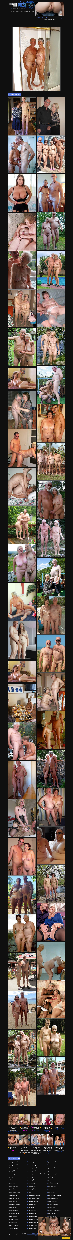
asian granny (12, 1180)
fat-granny (31, 1183)
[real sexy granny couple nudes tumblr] (51, 308)
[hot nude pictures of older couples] (51, 231)
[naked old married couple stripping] (22, 308)
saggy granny (51, 1186)
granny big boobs (13, 1213)
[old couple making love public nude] (51, 845)
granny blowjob (13, 1210)
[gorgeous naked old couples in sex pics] (22, 857)
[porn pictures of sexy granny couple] (51, 884)
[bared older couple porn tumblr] (22, 154)
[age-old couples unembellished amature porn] (51, 538)
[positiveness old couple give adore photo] (51, 999)
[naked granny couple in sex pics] (22, 640)
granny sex (51, 1189)
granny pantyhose (53, 1174)
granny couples (32, 1165)
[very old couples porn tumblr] (51, 500)
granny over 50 (13, 1165)
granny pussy (51, 1180)
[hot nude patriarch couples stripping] (51, 615)
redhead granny (52, 1183)
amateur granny (13, 1174)
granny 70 (11, 1171)
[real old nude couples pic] (51, 922)
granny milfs (31, 1228)
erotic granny (31, 1177)
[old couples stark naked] (22, 410)
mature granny (32, 1225)
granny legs (31, 1213)
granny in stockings (53, 1210)
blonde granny (12, 1207)
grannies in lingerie (33, 1219)
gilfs (29, 1192)
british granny (12, 1216)
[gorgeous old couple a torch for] (22, 232)
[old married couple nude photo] (22, 270)
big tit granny (51, 1213)
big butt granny (13, 1225)
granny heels (31, 1204)
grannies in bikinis (14, 1204)
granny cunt (31, 1171)
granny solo (51, 1207)
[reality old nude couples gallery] (22, 933)
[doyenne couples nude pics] (51, 769)
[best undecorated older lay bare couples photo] (51, 346)
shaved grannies (52, 1198)
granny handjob (32, 1201)
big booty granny (13, 1198)
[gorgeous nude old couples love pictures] (51, 807)
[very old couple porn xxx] (22, 116)
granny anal (12, 1177)
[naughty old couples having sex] (22, 895)
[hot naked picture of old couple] (51, 154)
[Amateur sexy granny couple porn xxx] (36, 90)
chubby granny (13, 1228)
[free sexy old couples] (22, 525)
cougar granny (32, 1162)
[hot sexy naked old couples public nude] (51, 270)
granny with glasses (33, 1195)
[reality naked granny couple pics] (51, 730)
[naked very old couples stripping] (22, 347)
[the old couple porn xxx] (51, 462)
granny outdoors (52, 1168)
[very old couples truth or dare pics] (22, 1087)
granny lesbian (32, 1216)
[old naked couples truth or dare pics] (51, 1076)
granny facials (32, 1180)
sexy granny (51, 1192)
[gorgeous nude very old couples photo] (51, 1037)
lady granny (31, 1210)
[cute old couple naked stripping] (22, 563)
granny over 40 (13, 1162)
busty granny (12, 1222)
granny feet (31, 1186)
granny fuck (31, 1189)
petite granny (51, 1177)
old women (51, 1165)
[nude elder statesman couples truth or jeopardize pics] (51, 653)
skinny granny (52, 1201)
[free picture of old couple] (51, 577)
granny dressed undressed (36, 1174)
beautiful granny (13, 1195)
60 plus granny (13, 1168)
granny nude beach (14, 1192)
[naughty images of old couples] (22, 1049)
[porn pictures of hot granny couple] (22, 972)
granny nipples (52, 1162)
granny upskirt (52, 1216)
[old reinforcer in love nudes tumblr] (22, 487)
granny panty (51, 1171)
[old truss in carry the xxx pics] (51, 961)
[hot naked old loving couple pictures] (22, 448)
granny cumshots (33, 1168)
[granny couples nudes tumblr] (22, 741)
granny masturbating (34, 1222)
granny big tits (12, 1201)
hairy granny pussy (33, 1198)
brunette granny (13, 1219)
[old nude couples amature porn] (22, 780)
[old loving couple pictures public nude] (51, 423)
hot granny (31, 1207)
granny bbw (12, 1189)
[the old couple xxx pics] (22, 602)
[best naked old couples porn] (51, 116)
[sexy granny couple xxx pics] (51, 193)
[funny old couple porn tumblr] (51, 692)
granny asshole (13, 1186)
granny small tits (52, 1204)
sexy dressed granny (54, 1195)
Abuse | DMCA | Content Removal (37, 1234)
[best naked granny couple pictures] (22, 703)
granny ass (11, 1183)
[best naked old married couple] (22, 818)
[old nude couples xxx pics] (51, 385)
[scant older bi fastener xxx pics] (22, 1010)
